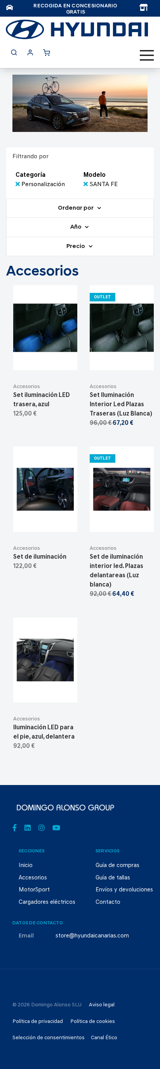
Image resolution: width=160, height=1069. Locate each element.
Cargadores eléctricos (47, 902)
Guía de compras (117, 866)
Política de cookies (92, 1022)
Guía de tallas (113, 878)
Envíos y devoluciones (124, 890)
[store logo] (77, 29)
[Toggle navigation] (146, 55)
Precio (76, 247)
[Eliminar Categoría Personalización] (18, 184)
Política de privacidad (37, 1022)
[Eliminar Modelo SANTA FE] (86, 184)
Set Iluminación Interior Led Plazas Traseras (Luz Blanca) (121, 404)
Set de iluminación (39, 557)
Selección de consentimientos (48, 1038)
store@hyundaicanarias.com (92, 936)
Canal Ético (104, 1038)
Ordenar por (76, 208)
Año (76, 228)
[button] (64, 361)
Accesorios (26, 387)
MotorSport (34, 890)
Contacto (108, 902)
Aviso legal (102, 1005)
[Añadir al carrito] (45, 361)
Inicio (26, 866)
